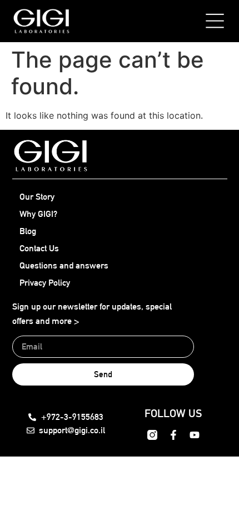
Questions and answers (63, 265)
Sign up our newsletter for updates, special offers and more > (92, 313)
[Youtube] (195, 435)
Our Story (36, 196)
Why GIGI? (38, 214)
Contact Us (39, 248)
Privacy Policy (44, 282)
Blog (27, 231)
